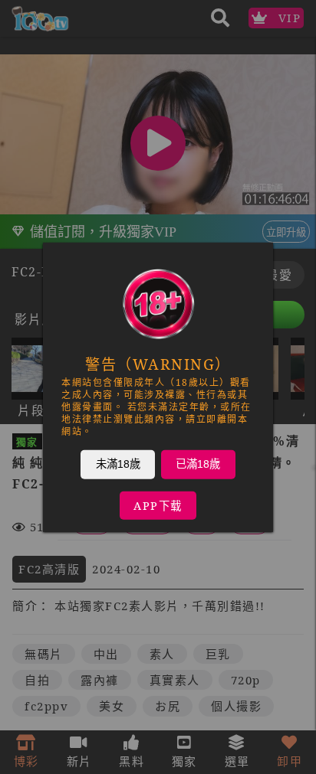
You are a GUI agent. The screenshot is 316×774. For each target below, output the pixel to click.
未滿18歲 (118, 463)
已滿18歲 (198, 463)
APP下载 (158, 505)
